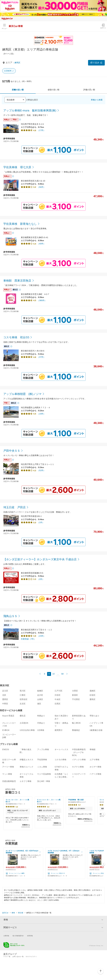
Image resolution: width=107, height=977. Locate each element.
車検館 (92, 749)
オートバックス (61, 749)
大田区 (75, 691)
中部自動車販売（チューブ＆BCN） (79, 752)
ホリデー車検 (95, 767)
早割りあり (94, 716)
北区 (4, 695)
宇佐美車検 (42, 759)
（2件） (40, 579)
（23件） (41, 636)
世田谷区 (23, 699)
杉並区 (92, 695)
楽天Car (5, 913)
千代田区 (76, 699)
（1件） (40, 522)
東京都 (20, 913)
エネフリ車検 (25, 781)
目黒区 (57, 704)
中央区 (57, 699)
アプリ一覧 (6, 956)
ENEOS (5, 749)
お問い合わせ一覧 (18, 956)
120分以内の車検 (27, 730)
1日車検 (40, 730)
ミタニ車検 (42, 767)
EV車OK (5, 730)
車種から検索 (97, 100)
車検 (13, 913)
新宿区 (75, 695)
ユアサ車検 (94, 759)
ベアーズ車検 (95, 774)
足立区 (5, 691)
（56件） (41, 187)
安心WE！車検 (43, 781)
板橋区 (40, 691)
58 (62, 674)
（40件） (41, 244)
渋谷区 (57, 695)
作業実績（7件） (28, 639)
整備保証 (76, 730)
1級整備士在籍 (96, 730)
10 (53, 674)
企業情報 (6, 935)
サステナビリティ (31, 956)
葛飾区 (92, 691)
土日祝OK (7, 71)
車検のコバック (26, 767)
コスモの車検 (60, 759)
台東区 (40, 699)
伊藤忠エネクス (26, 759)
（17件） (41, 130)
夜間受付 (58, 730)
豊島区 (92, 699)
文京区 (22, 704)
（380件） (41, 300)
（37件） (41, 357)
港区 (39, 704)
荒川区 (22, 691)
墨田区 (5, 699)
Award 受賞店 (8, 716)
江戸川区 (58, 691)
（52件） (41, 470)
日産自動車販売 (9, 781)
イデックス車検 (79, 759)
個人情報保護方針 (18, 935)
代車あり (41, 723)
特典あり (41, 716)
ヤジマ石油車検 (44, 774)
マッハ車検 (7, 774)
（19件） (41, 414)
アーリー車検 (8, 767)
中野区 (5, 704)
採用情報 (30, 935)
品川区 (40, 695)
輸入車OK (76, 723)
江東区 (22, 695)
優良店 (22, 716)
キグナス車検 (78, 767)
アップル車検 (43, 749)
